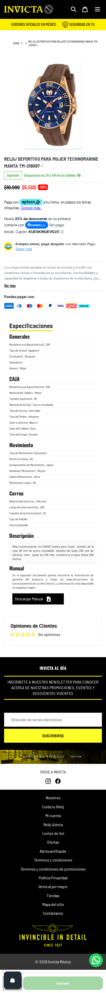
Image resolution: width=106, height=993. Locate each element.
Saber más (23, 248)
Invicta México (59, 961)
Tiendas (53, 895)
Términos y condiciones (53, 859)
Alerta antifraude (53, 851)
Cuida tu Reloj (53, 806)
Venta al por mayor (53, 886)
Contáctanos (53, 913)
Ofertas (53, 842)
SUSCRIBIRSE (53, 735)
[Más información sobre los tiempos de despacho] (79, 175)
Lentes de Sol (53, 833)
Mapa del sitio (53, 904)
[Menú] (97, 9)
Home (16, 43)
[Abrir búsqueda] (73, 9)
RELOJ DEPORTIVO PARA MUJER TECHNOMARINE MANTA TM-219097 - (63, 43)
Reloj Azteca (53, 824)
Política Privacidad (53, 877)
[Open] (12, 980)
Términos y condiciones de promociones (53, 868)
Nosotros (53, 797)
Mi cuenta (53, 815)
